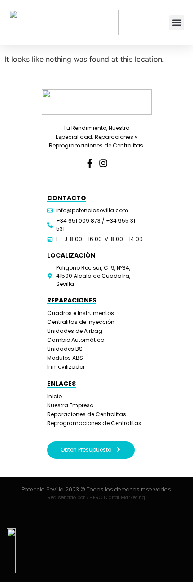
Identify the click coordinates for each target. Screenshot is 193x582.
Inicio (54, 396)
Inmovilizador (66, 367)
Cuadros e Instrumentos (80, 313)
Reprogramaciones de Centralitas (94, 423)
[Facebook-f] (89, 163)
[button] (176, 22)
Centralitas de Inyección (80, 322)
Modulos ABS (65, 358)
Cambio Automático (75, 340)
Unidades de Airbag (74, 331)
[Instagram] (103, 163)
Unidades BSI (65, 349)
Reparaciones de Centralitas (86, 414)
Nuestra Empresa (70, 405)
